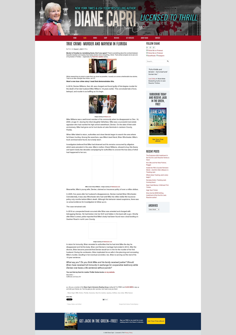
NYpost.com (107, 116)
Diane (70, 49)
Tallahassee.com (115, 186)
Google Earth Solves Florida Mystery (128, 304)
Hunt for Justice (101, 293)
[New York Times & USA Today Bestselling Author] (118, 34)
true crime (121, 293)
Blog (85, 38)
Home (75, 38)
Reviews (116, 38)
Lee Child (152, 79)
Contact (157, 38)
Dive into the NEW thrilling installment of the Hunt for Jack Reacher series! (156, 195)
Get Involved (130, 38)
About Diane (144, 38)
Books (95, 38)
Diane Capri (71, 293)
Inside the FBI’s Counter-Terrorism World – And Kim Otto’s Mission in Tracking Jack (157, 170)
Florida (86, 293)
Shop (105, 38)
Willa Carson (129, 293)
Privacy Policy (129, 332)
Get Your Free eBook (157, 140)
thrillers (114, 293)
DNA (77, 293)
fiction (81, 293)
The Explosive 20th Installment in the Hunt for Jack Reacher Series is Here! (157, 157)
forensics (92, 293)
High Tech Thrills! (152, 190)
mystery (109, 293)
